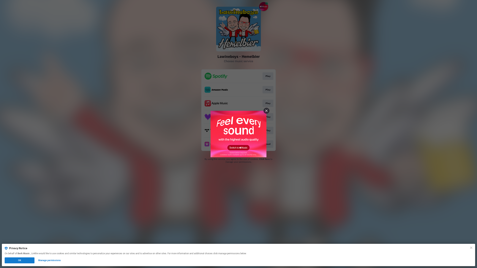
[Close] (471, 248)
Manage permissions (49, 260)
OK (19, 260)
